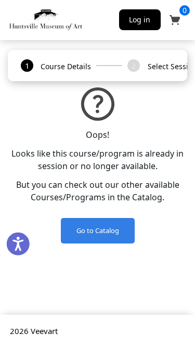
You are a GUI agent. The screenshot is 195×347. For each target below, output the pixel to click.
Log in (139, 19)
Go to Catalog (97, 230)
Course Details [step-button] (66, 66)
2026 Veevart (34, 331)
